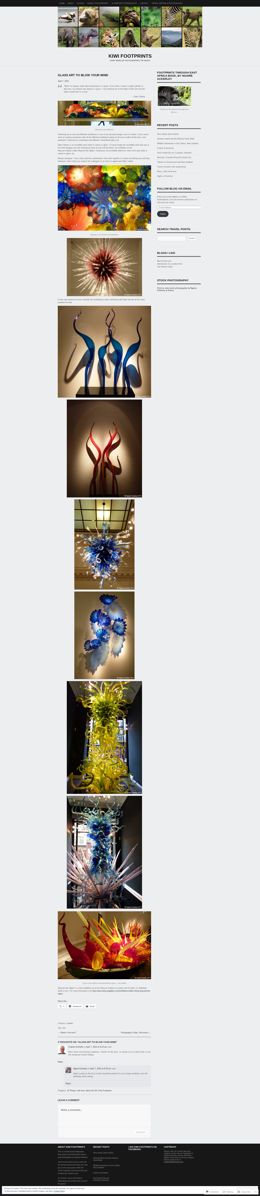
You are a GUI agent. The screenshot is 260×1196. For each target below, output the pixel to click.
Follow (163, 214)
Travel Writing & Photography (167, 3)
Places (80, 3)
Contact (144, 3)
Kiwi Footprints (130, 27)
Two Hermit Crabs (165, 267)
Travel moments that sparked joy (171, 167)
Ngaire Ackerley (80, 1068)
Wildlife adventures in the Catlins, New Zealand (177, 143)
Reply (61, 1062)
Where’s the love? (68, 1032)
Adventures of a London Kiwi (169, 264)
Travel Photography (97, 3)
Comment (140, 1132)
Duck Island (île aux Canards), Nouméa (174, 153)
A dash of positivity (165, 148)
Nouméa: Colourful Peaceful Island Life (174, 157)
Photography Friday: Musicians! (135, 1032)
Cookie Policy (59, 1191)
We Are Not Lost (164, 261)
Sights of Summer (165, 176)
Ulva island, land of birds (168, 134)
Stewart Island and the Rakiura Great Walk (175, 139)
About (71, 3)
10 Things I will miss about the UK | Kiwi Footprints (89, 1090)
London (70, 1023)
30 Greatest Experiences (124, 3)
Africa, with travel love (166, 171)
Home (62, 3)
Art (64, 1028)
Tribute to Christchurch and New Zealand (175, 162)
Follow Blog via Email (174, 188)
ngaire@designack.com (173, 1162)
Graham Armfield (75, 1047)
